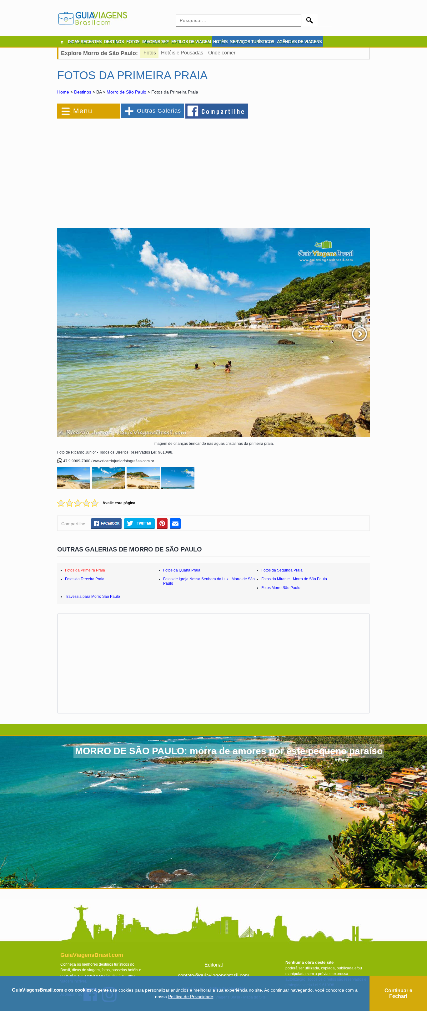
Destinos (82, 91)
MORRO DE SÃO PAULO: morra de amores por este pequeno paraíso (229, 751)
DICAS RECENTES (85, 41)
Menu (83, 111)
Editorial (213, 965)
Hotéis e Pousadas (182, 52)
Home (63, 91)
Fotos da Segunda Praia (282, 570)
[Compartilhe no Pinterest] (162, 523)
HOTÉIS (220, 41)
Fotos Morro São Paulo (280, 588)
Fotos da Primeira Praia (85, 570)
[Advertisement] (125, 170)
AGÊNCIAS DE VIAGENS (299, 41)
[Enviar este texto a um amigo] (175, 523)
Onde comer (221, 52)
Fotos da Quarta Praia (181, 570)
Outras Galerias (159, 111)
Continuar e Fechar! (398, 993)
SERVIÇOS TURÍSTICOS (252, 41)
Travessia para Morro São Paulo (92, 596)
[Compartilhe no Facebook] (217, 111)
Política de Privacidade (190, 996)
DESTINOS (114, 41)
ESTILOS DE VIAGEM (191, 41)
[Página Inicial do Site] (62, 42)
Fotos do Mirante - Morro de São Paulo (294, 579)
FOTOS (133, 41)
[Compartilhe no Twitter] (139, 523)
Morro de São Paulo (126, 91)
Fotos (149, 52)
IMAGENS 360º (155, 41)
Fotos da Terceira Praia (84, 579)
